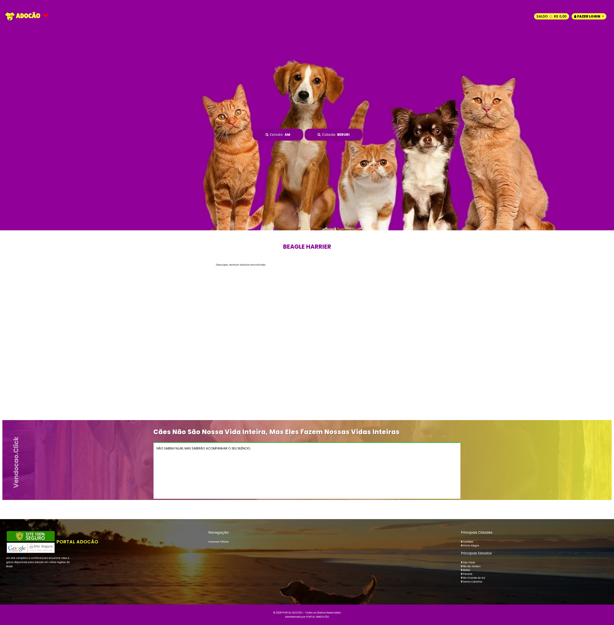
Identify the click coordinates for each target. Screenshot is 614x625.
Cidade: (335, 134)
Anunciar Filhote (218, 542)
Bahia (466, 570)
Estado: (279, 134)
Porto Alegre (470, 545)
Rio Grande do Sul (473, 578)
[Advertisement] (307, 302)
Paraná (467, 574)
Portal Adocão (77, 542)
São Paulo (468, 562)
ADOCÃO (27, 15)
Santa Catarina (472, 581)
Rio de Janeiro (471, 566)
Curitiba (467, 542)
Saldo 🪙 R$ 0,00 (551, 16)
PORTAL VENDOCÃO (317, 616)
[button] (589, 16)
